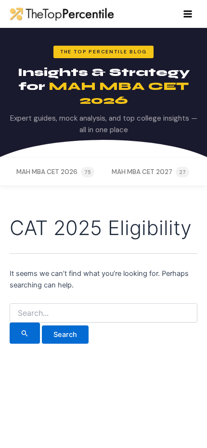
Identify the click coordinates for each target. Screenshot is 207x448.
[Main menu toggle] (187, 14)
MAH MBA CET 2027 (149, 172)
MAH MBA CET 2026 (53, 172)
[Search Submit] (25, 333)
